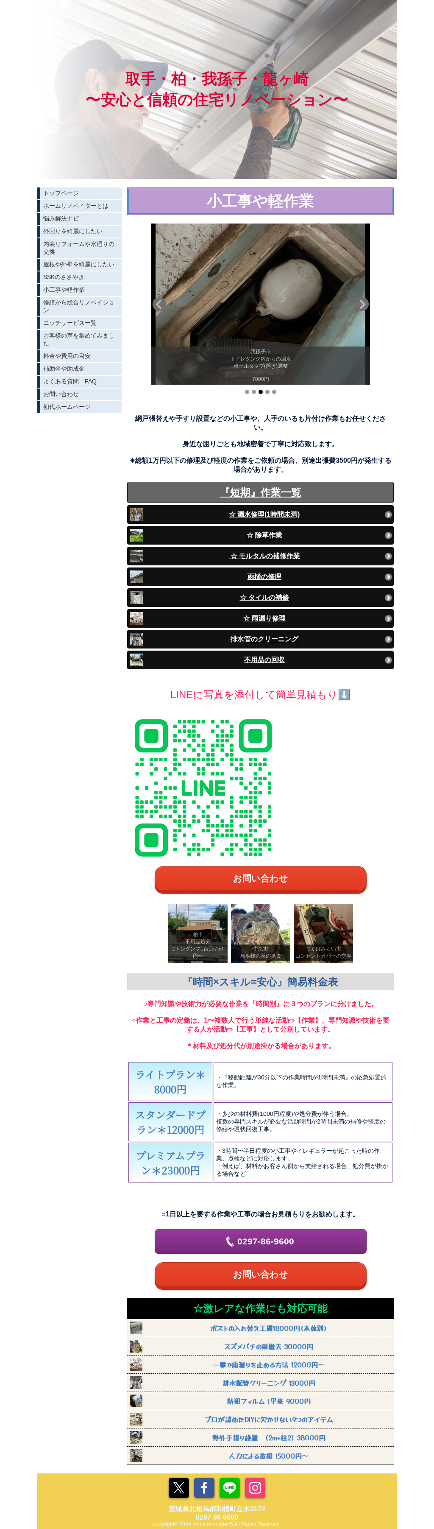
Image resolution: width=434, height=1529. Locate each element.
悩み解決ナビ (61, 218)
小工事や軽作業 (64, 289)
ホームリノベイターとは (75, 205)
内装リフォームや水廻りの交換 (78, 247)
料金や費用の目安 (67, 355)
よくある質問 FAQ (70, 381)
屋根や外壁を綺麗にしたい (78, 264)
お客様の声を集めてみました (78, 339)
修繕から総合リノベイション (78, 306)
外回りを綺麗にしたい (73, 231)
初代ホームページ (67, 406)
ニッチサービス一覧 (70, 322)
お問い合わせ (61, 394)
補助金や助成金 (64, 368)
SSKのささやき (63, 277)
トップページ (61, 193)
